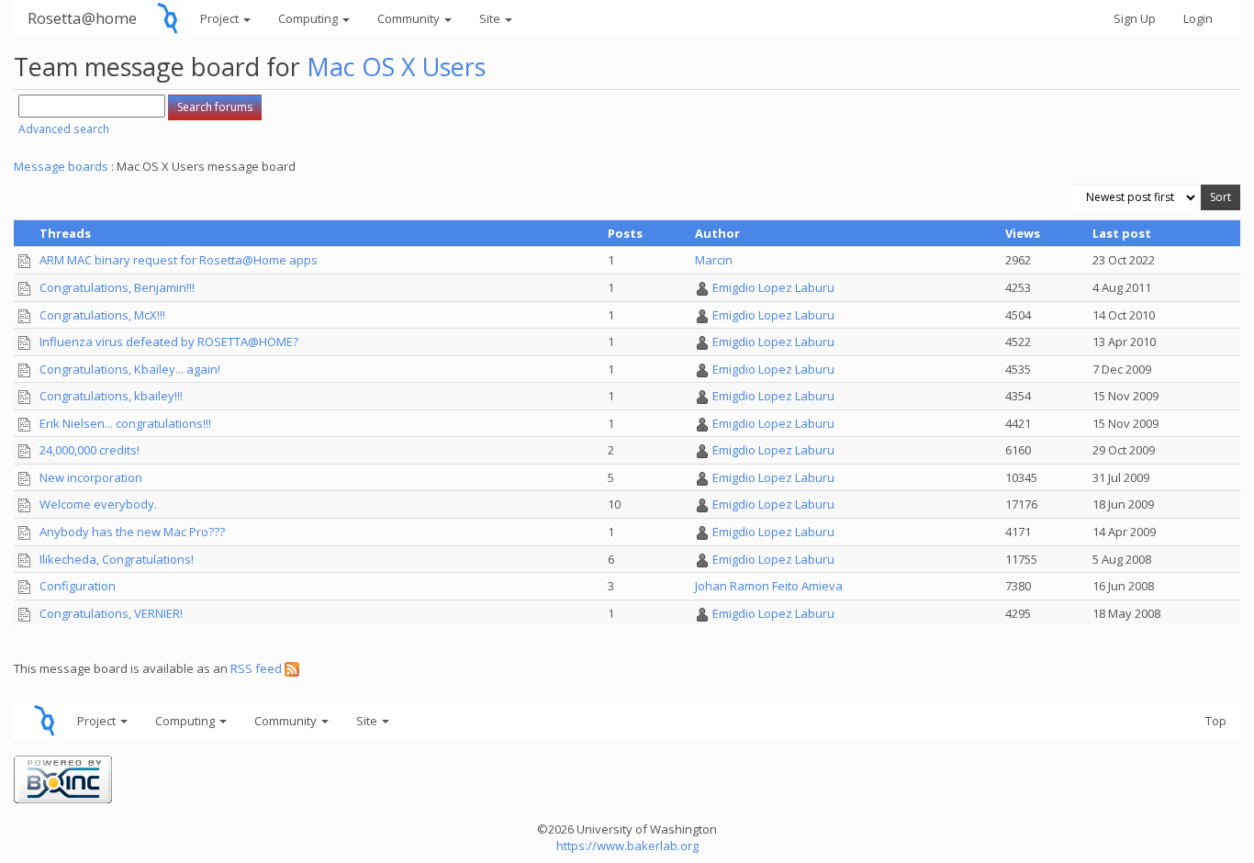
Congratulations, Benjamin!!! (117, 287)
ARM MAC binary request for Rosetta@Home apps (178, 260)
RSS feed (257, 668)
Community (409, 18)
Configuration (77, 585)
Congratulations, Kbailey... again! (129, 369)
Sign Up (1135, 18)
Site (491, 18)
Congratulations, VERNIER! (111, 613)
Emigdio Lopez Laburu (773, 287)
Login (1198, 18)
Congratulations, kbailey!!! (111, 395)
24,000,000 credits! (89, 450)
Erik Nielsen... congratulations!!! (125, 423)
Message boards (61, 166)
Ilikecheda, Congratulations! (116, 559)
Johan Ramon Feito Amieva (769, 585)
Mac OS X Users (396, 67)
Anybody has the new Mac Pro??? (132, 531)
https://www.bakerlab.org (627, 845)
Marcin (714, 260)
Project (220, 18)
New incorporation (90, 477)
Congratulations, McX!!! (102, 315)
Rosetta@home (82, 17)
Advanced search (63, 129)
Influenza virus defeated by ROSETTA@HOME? (168, 341)
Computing (309, 18)
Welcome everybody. (98, 504)
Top (1215, 720)
